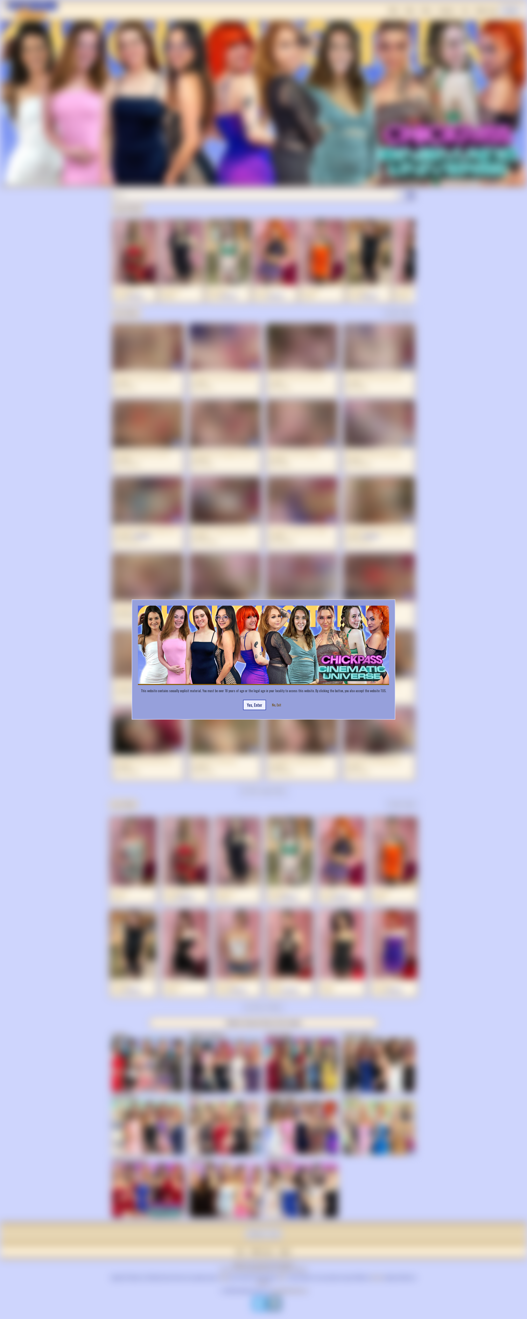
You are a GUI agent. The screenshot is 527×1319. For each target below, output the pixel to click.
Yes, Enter (254, 705)
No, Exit (276, 704)
